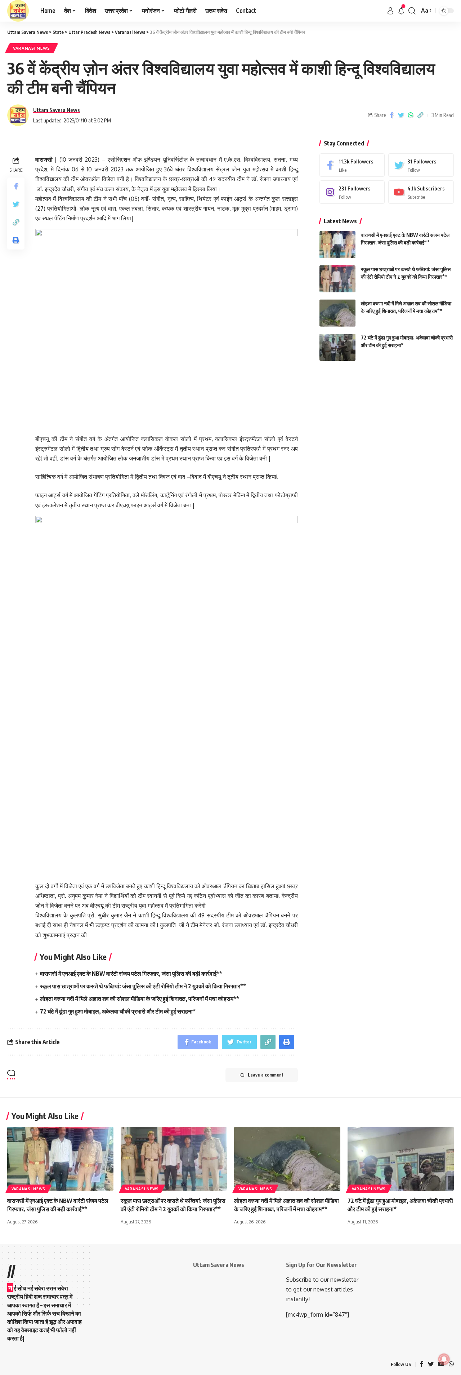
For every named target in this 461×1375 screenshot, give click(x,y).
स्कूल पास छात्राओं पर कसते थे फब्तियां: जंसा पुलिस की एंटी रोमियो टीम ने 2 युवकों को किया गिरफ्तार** (143, 986)
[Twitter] (421, 165)
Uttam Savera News (56, 110)
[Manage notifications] (444, 1359)
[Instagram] (352, 192)
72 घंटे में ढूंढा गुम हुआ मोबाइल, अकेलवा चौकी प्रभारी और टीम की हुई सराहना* (118, 1011)
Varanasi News (31, 48)
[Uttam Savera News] (18, 11)
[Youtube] (421, 192)
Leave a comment (265, 1075)
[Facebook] (352, 165)
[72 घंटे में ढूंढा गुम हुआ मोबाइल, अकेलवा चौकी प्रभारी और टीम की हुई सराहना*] (337, 347)
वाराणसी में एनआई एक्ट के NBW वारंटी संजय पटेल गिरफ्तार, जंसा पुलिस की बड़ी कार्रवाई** (131, 973)
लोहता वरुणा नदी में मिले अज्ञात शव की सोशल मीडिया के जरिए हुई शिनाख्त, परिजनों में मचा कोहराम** (139, 998)
